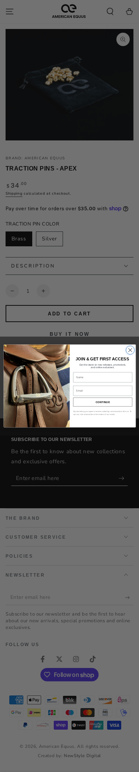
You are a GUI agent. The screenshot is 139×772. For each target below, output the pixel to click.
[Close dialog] (130, 350)
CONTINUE (102, 401)
